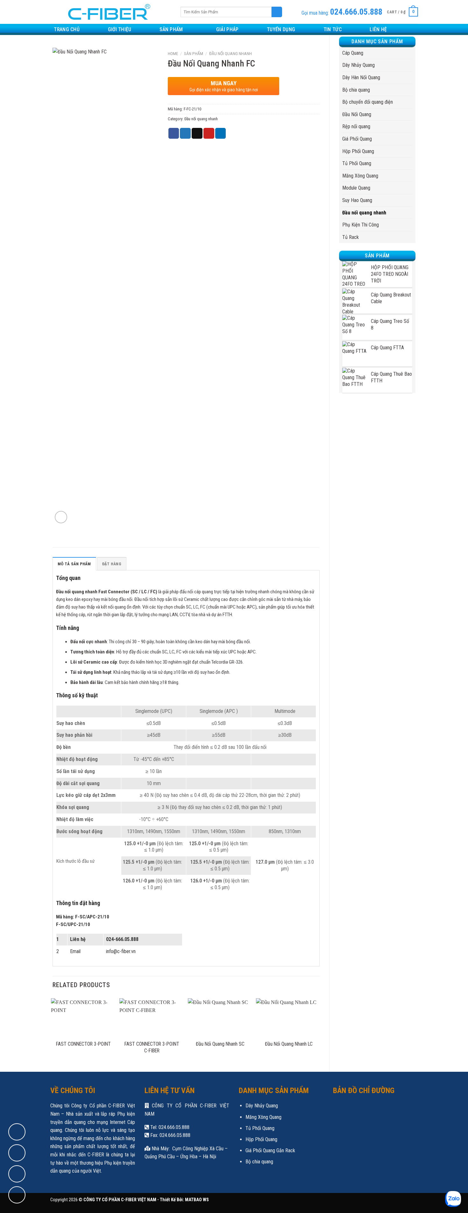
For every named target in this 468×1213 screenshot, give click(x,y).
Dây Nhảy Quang (358, 65)
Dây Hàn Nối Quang (361, 77)
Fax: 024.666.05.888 (169, 1135)
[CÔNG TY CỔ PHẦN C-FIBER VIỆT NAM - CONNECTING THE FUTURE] (106, 12)
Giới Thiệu (119, 29)
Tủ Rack (350, 237)
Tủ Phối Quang (356, 163)
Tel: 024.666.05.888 (169, 1127)
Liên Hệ (378, 29)
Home (173, 53)
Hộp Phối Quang (358, 151)
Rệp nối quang (356, 126)
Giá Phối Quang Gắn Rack (270, 1150)
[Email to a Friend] (197, 133)
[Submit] (277, 12)
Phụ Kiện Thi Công (360, 225)
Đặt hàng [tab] (111, 563)
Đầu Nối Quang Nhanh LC (289, 1044)
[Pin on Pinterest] (208, 133)
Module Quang (356, 188)
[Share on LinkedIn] (220, 133)
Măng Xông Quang (360, 176)
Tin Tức (332, 29)
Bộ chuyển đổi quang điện (367, 102)
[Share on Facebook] (173, 133)
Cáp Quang (352, 53)
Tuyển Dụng (281, 29)
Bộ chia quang (356, 90)
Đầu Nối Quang (356, 114)
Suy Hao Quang (357, 200)
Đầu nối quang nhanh (364, 213)
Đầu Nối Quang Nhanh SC (220, 1044)
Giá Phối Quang (357, 139)
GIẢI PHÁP (227, 29)
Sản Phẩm (171, 29)
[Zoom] (61, 517)
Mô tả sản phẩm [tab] (74, 563)
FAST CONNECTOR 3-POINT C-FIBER (151, 1047)
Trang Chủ (67, 29)
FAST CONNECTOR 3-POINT (83, 1044)
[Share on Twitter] (185, 133)
